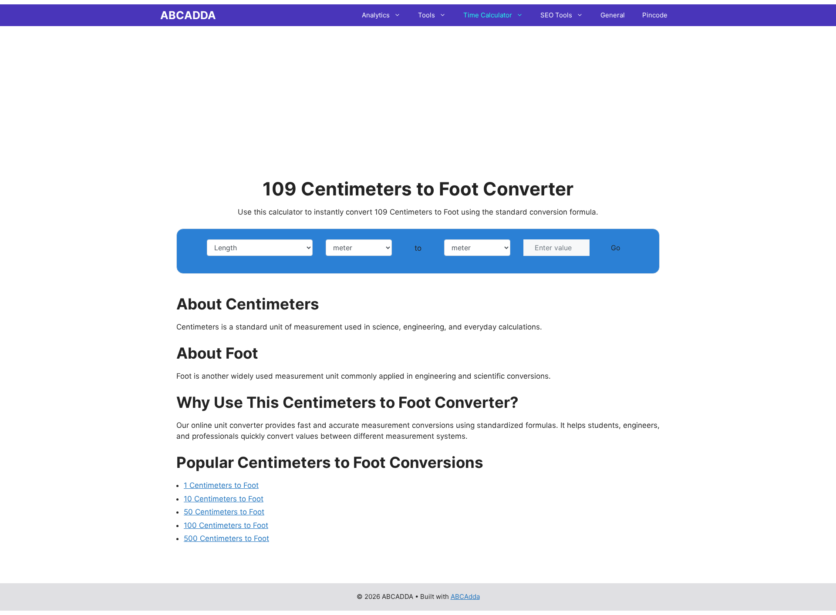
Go (615, 247)
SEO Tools (556, 15)
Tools (426, 15)
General (612, 15)
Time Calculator (487, 15)
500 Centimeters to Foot (226, 538)
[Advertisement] (418, 89)
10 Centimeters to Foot (223, 498)
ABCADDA (188, 15)
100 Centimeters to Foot (226, 525)
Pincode (654, 15)
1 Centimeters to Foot (221, 485)
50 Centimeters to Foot (224, 511)
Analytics (376, 15)
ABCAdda (465, 596)
